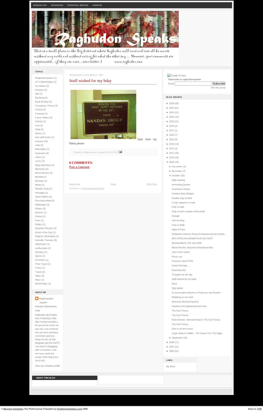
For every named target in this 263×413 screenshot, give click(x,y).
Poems (39, 216)
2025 (172, 108)
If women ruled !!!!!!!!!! (182, 261)
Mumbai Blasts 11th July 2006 (186, 243)
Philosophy (41, 204)
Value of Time (178, 229)
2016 (172, 135)
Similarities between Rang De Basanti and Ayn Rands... (199, 234)
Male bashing (178, 180)
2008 (172, 342)
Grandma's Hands (181, 189)
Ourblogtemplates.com (69, 409)
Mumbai (39, 177)
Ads (37, 93)
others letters (42, 196)
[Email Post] (119, 152)
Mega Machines (43, 165)
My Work (170, 366)
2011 (172, 153)
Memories (40, 169)
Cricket (39, 109)
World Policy (41, 283)
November (177, 171)
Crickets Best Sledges (183, 193)
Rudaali (175, 216)
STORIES (40, 260)
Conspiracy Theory (45, 105)
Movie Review (42, 173)
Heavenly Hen (179, 270)
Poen (38, 220)
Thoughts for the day (182, 274)
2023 (172, 117)
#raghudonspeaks (44, 78)
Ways (38, 279)
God (37, 125)
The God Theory (180, 310)
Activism (39, 90)
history (39, 133)
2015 (172, 139)
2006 (172, 351)
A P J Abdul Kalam (44, 82)
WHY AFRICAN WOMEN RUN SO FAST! (192, 238)
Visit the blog (178, 220)
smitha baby (41, 248)
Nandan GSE (40, 5)
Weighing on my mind (182, 297)
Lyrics (38, 161)
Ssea (174, 283)
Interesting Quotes (181, 184)
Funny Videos (42, 117)
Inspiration (40, 153)
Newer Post (74, 184)
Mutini (38, 185)
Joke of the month (181, 252)
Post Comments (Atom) (93, 188)
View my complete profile (47, 366)
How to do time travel (182, 328)
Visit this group (218, 87)
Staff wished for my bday (90, 80)
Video (38, 276)
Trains (38, 268)
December (177, 166)
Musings (39, 181)
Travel (38, 272)
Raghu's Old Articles (45, 236)
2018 (172, 126)
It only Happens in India (183, 202)
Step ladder (177, 288)
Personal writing (43, 200)
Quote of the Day (44, 232)
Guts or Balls (178, 225)
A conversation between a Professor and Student (196, 292)
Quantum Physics (44, 228)
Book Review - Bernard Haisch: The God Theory (196, 319)
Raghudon (57, 5)
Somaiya (39, 252)
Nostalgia (40, 193)
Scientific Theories (44, 240)
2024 (172, 112)
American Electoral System (185, 301)
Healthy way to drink (182, 198)
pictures (39, 212)
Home (113, 184)
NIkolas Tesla (42, 188)
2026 (172, 103)
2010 (172, 157)
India (37, 145)
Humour (97, 5)
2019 (172, 121)
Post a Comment (79, 167)
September (177, 338)
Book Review (42, 101)
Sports (38, 256)
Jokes (38, 157)
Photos (39, 208)
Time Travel (41, 264)
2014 (172, 144)
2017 (172, 130)
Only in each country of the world (188, 211)
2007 (172, 347)
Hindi (38, 129)
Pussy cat (177, 256)
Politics (39, 224)
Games (39, 121)
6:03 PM (113, 152)
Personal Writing (77, 5)
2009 (172, 162)
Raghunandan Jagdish (46, 300)
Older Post (152, 184)
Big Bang (40, 97)
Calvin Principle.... (180, 265)
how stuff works (43, 137)
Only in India (178, 207)
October (176, 175)
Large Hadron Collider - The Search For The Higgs (197, 333)
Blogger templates (13, 409)
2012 (172, 148)
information (41, 149)
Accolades (40, 86)
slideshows (41, 244)
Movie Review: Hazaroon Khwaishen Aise (192, 247)
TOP (259, 409)
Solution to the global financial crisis (189, 306)
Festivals (40, 113)
